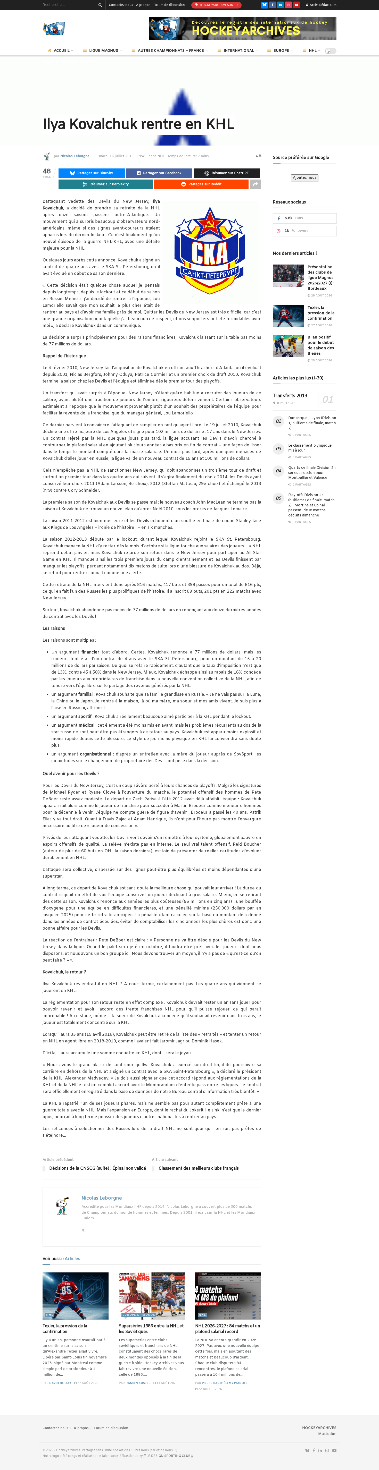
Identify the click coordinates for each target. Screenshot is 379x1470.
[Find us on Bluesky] (264, 5)
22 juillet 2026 (209, 1389)
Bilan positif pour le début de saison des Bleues (321, 345)
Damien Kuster (138, 1383)
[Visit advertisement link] (242, 28)
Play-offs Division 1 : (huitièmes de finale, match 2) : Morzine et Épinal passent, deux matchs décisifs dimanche (311, 505)
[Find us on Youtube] (296, 5)
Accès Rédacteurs (322, 5)
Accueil (62, 50)
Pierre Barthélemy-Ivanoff (225, 1383)
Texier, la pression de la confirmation (65, 1329)
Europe (281, 50)
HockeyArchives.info (218, 5)
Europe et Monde (138, 1315)
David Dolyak (60, 1383)
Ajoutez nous (304, 177)
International (239, 50)
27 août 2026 (87, 1383)
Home (47, 62)
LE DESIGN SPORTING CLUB (168, 1456)
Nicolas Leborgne (74, 156)
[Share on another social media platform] (255, 184)
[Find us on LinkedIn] (280, 5)
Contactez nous (121, 5)
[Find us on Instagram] (288, 5)
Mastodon (327, 1434)
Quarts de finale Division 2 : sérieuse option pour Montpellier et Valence (312, 472)
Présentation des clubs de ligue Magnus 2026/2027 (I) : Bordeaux (321, 278)
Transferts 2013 (290, 396)
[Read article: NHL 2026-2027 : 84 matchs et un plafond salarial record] (228, 1296)
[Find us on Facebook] (272, 5)
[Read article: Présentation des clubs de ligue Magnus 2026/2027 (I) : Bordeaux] (288, 276)
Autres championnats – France (171, 50)
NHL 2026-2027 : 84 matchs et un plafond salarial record (227, 1329)
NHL (313, 50)
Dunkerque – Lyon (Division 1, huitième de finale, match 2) (312, 423)
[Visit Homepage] (62, 28)
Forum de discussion (169, 5)
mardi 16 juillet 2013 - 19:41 (122, 156)
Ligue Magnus (103, 50)
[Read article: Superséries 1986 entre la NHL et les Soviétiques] (152, 1296)
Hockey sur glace (69, 62)
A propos (143, 5)
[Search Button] (99, 5)
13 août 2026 (166, 1383)
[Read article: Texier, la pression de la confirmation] (76, 1296)
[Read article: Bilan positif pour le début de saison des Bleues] (288, 346)
